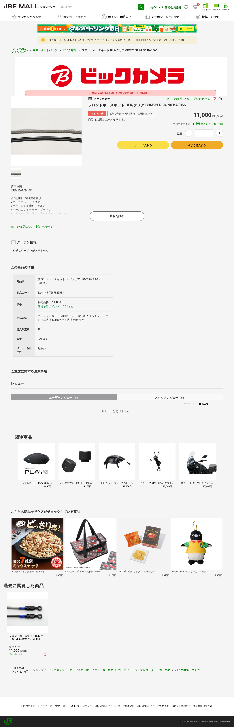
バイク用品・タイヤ (187, 670)
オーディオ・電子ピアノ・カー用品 (91, 670)
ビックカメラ (56, 670)
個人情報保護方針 (202, 706)
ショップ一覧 (45, 706)
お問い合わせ (61, 706)
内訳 (221, 124)
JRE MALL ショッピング (19, 50)
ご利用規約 (128, 706)
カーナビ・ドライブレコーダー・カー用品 (144, 670)
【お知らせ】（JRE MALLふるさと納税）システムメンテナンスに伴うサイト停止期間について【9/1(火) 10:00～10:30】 (116, 40)
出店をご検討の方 (181, 706)
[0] (194, 6)
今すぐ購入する (197, 145)
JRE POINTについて (81, 706)
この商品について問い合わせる (190, 98)
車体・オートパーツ (45, 50)
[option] (46, 131)
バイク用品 (70, 50)
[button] (213, 468)
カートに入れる (143, 145)
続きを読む (117, 216)
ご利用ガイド (28, 706)
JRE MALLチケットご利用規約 (153, 706)
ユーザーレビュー (64, 397)
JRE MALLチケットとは (107, 706)
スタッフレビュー (170, 397)
